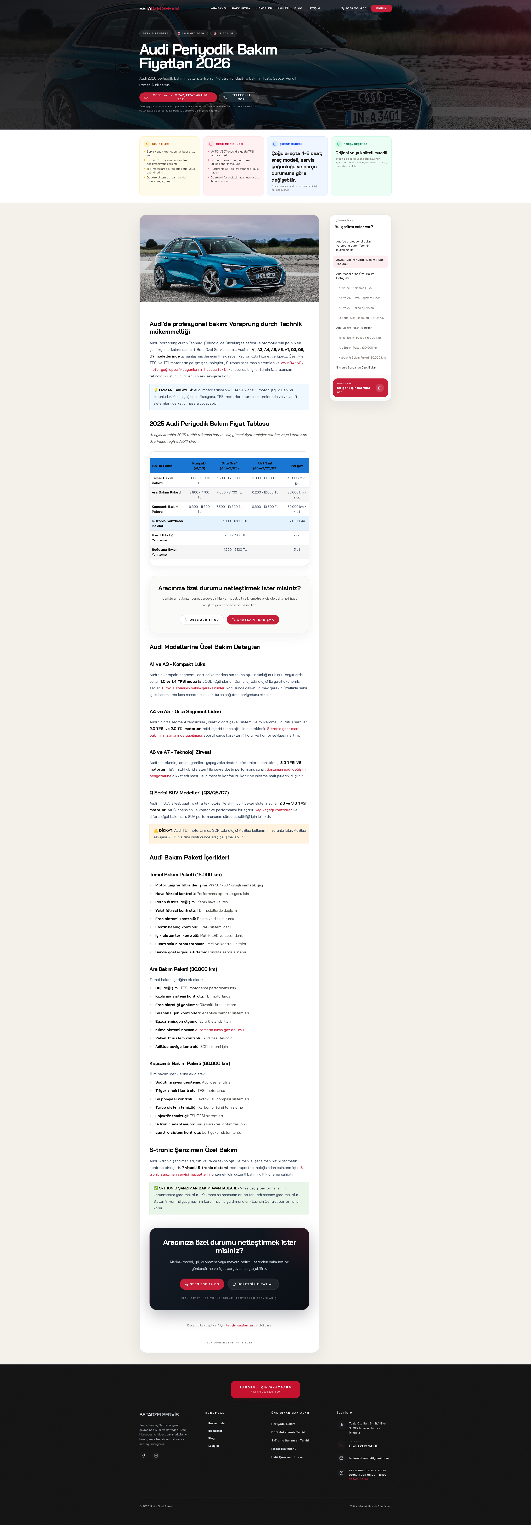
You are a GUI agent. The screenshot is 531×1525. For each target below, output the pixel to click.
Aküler (283, 8)
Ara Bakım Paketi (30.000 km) (359, 347)
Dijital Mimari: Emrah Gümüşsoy (371, 1506)
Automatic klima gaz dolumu (219, 1029)
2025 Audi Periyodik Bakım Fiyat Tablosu (359, 262)
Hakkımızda (241, 8)
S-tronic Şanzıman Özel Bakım (356, 367)
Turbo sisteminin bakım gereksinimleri (193, 688)
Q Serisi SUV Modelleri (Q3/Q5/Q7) (362, 318)
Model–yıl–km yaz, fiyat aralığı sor (180, 97)
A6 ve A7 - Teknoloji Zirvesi (356, 308)
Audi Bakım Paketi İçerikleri (354, 328)
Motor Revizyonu (283, 1449)
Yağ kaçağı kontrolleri (273, 809)
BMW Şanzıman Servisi (287, 1457)
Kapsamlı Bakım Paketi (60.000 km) (362, 357)
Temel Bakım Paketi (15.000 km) (360, 337)
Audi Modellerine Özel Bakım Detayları (355, 276)
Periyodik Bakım (283, 1424)
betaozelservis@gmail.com (369, 1458)
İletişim (314, 8)
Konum (381, 8)
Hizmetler (264, 8)
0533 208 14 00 (204, 620)
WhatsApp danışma (255, 620)
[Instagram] (156, 1455)
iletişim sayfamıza (239, 1325)
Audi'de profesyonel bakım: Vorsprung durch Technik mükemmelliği (354, 246)
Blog (298, 8)
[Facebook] (143, 1455)
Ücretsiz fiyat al (256, 1284)
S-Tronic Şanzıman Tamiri (290, 1440)
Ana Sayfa (219, 8)
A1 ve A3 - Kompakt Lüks (355, 288)
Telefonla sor (241, 97)
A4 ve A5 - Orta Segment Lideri (360, 298)
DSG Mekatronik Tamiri (288, 1432)
